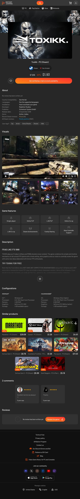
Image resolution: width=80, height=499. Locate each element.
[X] (31, 471)
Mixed (21, 116)
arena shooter (26, 123)
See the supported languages (29, 102)
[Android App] (47, 477)
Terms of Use (40, 435)
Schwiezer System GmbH (27, 109)
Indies (26, 114)
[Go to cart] (70, 3)
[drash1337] (45, 389)
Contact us (40, 445)
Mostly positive (24, 119)
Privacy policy (40, 438)
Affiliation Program (40, 442)
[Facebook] (43, 471)
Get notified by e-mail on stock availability (43, 81)
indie (42, 123)
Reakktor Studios (25, 107)
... (47, 123)
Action (21, 114)
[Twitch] (54, 471)
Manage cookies (40, 485)
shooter (36, 123)
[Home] (7, 3)
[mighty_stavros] (19, 389)
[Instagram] (37, 471)
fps (12, 123)
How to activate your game (28, 104)
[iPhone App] (32, 477)
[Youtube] (49, 471)
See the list (23, 100)
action (18, 123)
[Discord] (26, 471)
